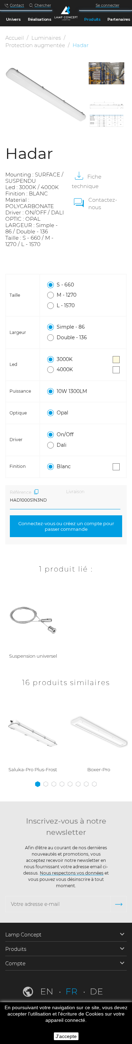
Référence (20, 492)
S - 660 (65, 285)
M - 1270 (66, 295)
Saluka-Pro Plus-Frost (32, 769)
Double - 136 (72, 337)
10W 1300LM (72, 391)
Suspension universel (33, 656)
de (96, 991)
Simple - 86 (71, 327)
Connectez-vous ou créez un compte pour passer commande (66, 526)
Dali (62, 445)
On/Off (65, 434)
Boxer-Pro (98, 769)
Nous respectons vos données (71, 873)
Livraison (75, 491)
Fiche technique (86, 181)
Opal (62, 413)
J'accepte (66, 1036)
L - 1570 (66, 305)
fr (72, 991)
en (47, 991)
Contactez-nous (102, 203)
